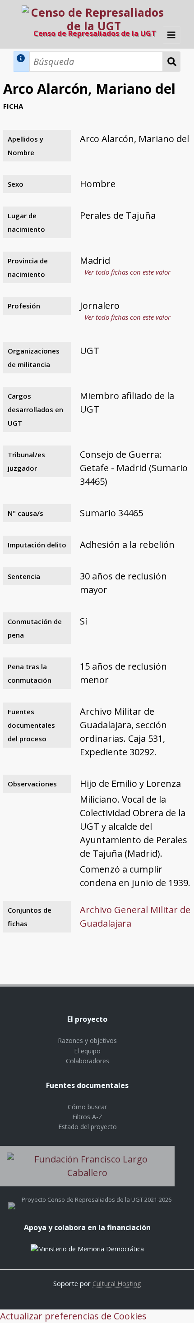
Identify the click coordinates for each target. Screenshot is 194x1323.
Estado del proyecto (87, 1126)
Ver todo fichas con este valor (127, 271)
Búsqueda (171, 61)
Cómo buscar (87, 1106)
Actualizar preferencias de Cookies (73, 1316)
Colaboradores (87, 1061)
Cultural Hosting (116, 1283)
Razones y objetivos (87, 1040)
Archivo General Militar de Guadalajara (135, 916)
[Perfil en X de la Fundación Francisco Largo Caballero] (11, 1199)
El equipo (87, 1051)
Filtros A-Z (87, 1116)
